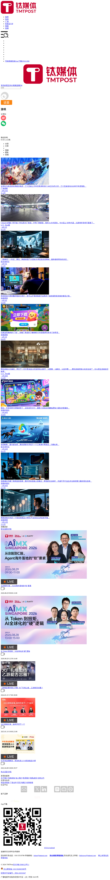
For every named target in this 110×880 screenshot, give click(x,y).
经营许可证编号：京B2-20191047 (13, 873)
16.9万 (3, 303)
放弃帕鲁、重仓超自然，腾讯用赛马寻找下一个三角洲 (21, 444)
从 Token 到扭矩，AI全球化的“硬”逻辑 (15, 651)
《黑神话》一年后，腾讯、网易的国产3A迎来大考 (20, 259)
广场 (7, 21)
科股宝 (6, 85)
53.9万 (3, 378)
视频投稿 (12, 61)
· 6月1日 (4, 337)
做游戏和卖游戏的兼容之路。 (60, 296)
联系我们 (26, 778)
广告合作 (13, 782)
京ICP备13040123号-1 (21, 864)
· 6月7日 (4, 264)
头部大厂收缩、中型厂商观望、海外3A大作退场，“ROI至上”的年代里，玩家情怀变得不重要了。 (58, 223)
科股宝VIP (9, 24)
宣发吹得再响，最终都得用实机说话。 (53, 259)
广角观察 (4, 188)
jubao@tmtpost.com (40, 855)
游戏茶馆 (4, 298)
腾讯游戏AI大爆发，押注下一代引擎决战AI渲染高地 (21, 369)
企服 (7, 43)
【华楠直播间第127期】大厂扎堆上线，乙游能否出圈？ (22, 688)
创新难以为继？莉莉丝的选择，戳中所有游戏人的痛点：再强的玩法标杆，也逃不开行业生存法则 (38, 481)
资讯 (2, 85)
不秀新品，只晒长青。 (50, 444)
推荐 (7, 17)
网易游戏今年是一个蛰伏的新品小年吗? (16, 518)
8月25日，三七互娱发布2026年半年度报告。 (69, 186)
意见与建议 (21, 782)
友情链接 (29, 782)
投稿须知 (11, 778)
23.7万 (3, 488)
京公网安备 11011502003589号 (14, 869)
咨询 (7, 48)
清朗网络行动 (10, 59)
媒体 (7, 41)
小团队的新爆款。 (63, 408)
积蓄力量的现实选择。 (83, 481)
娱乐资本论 (5, 262)
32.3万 (3, 266)
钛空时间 (8, 52)
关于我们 (4, 778)
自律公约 (40, 778)
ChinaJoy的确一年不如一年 (11, 223)
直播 (7, 28)
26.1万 (3, 451)
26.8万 (3, 415)
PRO (11, 85)
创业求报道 (5, 782)
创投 (7, 45)
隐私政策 (33, 778)
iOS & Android (49, 848)
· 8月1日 (4, 227)
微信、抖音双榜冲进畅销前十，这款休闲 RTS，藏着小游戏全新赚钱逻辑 (28, 408)
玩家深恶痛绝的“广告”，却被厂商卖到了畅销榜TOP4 (21, 332)
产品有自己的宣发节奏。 (40, 518)
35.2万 (3, 229)
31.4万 (3, 193)
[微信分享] (3, 125)
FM (21, 85)
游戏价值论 (5, 410)
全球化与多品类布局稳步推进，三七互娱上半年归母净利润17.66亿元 (27, 186)
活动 (7, 50)
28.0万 (3, 339)
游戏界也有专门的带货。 (50, 332)
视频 (7, 26)
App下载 (18, 61)
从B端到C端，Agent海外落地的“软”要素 (16, 586)
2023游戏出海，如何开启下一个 (13, 724)
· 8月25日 (4, 191)
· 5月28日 (4, 376)
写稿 (7, 61)
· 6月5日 (4, 300)
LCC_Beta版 (5, 225)
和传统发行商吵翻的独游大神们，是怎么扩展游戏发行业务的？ (25, 296)
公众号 (7, 57)
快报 (7, 19)
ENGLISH (25, 61)
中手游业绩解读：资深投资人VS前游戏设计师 (18, 761)
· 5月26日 (4, 449)
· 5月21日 (4, 522)
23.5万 (3, 524)
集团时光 (8, 54)
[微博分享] (3, 120)
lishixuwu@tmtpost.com (87, 855)
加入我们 (18, 778)
